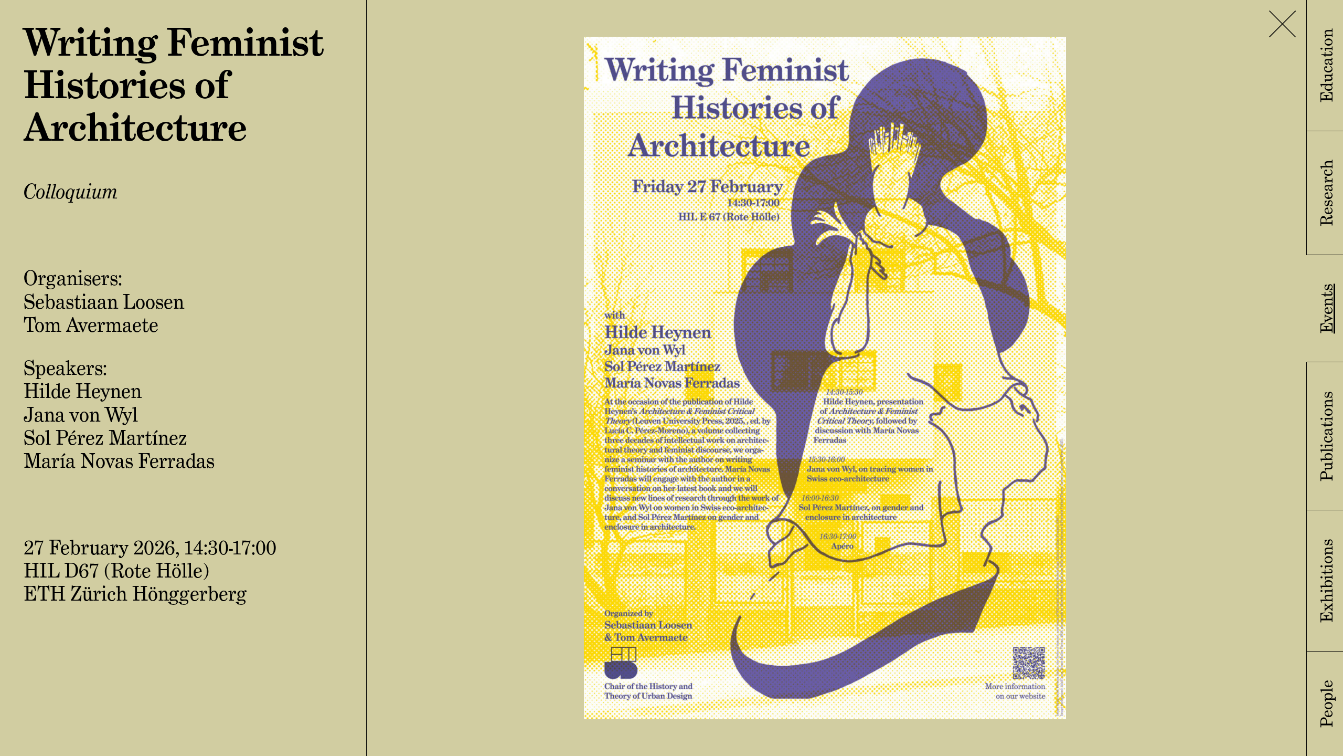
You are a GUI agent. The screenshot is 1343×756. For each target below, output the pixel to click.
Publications (1326, 436)
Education (1326, 65)
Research (1326, 193)
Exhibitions (1326, 581)
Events (1326, 308)
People (1326, 704)
